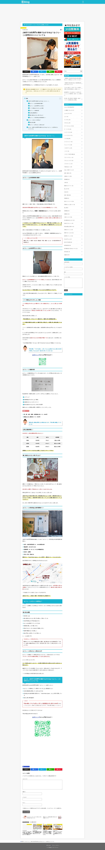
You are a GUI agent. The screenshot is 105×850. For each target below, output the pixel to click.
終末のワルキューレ (68, 223)
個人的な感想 (32, 122)
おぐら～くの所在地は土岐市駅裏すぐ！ (38, 117)
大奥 (66, 182)
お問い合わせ (48, 845)
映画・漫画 (67, 195)
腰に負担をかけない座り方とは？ (36, 115)
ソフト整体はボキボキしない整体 (36, 108)
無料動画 (66, 210)
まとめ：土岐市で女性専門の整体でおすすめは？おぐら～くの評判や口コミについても (43, 128)
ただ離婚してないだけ (69, 110)
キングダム (67, 119)
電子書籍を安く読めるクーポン (70, 248)
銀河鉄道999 (67, 245)
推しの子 (66, 188)
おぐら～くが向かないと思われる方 (37, 124)
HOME (23, 841)
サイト (24, 802)
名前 (24, 791)
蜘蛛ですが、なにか (69, 232)
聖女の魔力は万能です (69, 226)
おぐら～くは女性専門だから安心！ (37, 105)
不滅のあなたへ (68, 166)
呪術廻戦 (66, 179)
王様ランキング (68, 217)
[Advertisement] (52, 12)
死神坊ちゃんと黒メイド (69, 204)
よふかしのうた (67, 113)
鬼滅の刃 (66, 254)
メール (24, 797)
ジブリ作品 (67, 138)
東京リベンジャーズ (69, 201)
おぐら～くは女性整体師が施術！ (36, 103)
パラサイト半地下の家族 (69, 154)
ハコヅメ (66, 151)
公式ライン (35, 355)
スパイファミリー (68, 141)
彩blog (25, 1)
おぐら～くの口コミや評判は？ (34, 120)
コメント (25, 778)
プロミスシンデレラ (68, 160)
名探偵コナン (68, 176)
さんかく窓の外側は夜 (69, 107)
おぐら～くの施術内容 (34, 110)
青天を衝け (67, 251)
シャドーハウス (68, 132)
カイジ (66, 116)
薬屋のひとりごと (68, 229)
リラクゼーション (23, 27)
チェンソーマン (68, 144)
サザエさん (67, 122)
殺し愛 (66, 207)
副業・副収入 (67, 173)
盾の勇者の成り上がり (69, 220)
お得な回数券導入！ (34, 112)
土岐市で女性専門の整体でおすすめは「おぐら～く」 (39, 101)
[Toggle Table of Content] (59, 98)
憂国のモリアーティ (68, 185)
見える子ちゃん (67, 239)
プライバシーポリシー (55, 845)
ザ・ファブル (67, 129)
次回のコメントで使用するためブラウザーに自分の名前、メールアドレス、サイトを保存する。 (42, 808)
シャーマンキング (68, 135)
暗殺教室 (66, 198)
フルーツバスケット (68, 157)
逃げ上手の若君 (68, 242)
